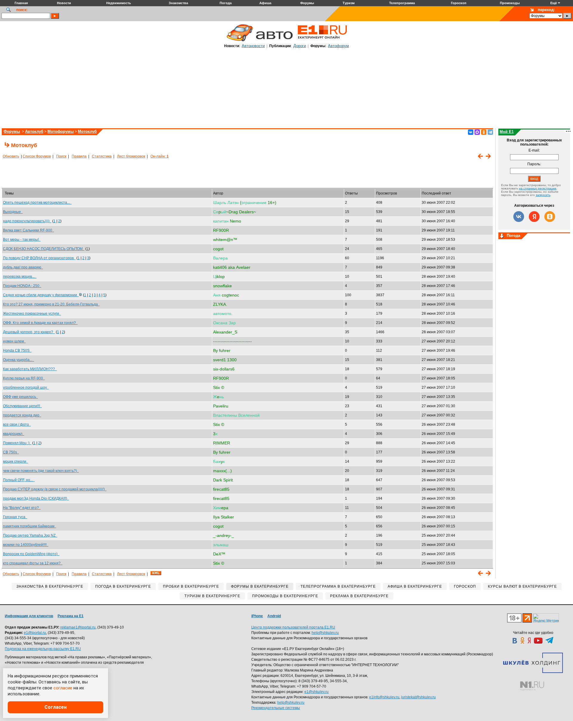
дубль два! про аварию (23, 267)
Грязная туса (15, 517)
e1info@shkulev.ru (384, 697)
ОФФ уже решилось (20, 397)
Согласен (55, 707)
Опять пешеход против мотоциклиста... (37, 202)
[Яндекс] (534, 216)
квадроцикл (13, 434)
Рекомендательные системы (275, 708)
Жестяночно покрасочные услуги (32, 313)
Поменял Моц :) (17, 443)
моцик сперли (15, 461)
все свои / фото (17, 424)
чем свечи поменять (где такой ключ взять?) (41, 471)
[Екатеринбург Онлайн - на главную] (322, 41)
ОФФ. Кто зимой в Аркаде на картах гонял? (40, 323)
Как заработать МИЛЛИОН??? (30, 369)
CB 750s (11, 452)
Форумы (12, 131)
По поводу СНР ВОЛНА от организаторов (39, 258)
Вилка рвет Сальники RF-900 (28, 230)
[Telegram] (490, 132)
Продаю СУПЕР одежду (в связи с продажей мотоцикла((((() (55, 489)
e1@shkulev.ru (316, 692)
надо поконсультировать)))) (27, 221)
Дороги (299, 46)
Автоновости (253, 46)
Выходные (13, 212)
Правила (79, 156)
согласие (62, 688)
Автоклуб (34, 131)
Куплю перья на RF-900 (24, 378)
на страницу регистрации (537, 188)
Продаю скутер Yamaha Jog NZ (30, 535)
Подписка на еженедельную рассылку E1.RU (43, 649)
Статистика (102, 156)
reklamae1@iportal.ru (78, 627)
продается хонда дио (22, 415)
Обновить (11, 156)
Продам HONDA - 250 (22, 286)
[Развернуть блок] (502, 236)
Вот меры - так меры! (22, 239)
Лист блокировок (131, 156)
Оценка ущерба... (18, 360)
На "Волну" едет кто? (22, 508)
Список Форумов (37, 156)
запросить (543, 195)
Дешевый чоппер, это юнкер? (29, 332)
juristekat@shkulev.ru (418, 697)
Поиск (61, 156)
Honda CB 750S (17, 350)
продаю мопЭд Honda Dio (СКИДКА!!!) (36, 498)
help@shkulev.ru (325, 633)
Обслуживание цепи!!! (22, 406)
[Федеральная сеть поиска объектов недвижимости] (532, 686)
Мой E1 (507, 131)
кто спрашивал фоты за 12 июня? (32, 563)
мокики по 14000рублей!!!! (25, 545)
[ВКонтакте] (470, 132)
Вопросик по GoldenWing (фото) (31, 554)
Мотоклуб (87, 131)
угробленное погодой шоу (26, 387)
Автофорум (338, 46)
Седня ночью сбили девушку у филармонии (41, 295)
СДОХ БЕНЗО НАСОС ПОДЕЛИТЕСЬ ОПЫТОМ (43, 249)
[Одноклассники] (483, 132)
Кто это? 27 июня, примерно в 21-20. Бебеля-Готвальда (51, 304)
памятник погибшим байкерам (29, 526)
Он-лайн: (159, 156)
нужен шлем (14, 341)
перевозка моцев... (19, 276)
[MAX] (477, 132)
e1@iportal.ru (35, 633)
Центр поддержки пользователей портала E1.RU (293, 627)
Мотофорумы (60, 131)
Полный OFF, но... (19, 480)
